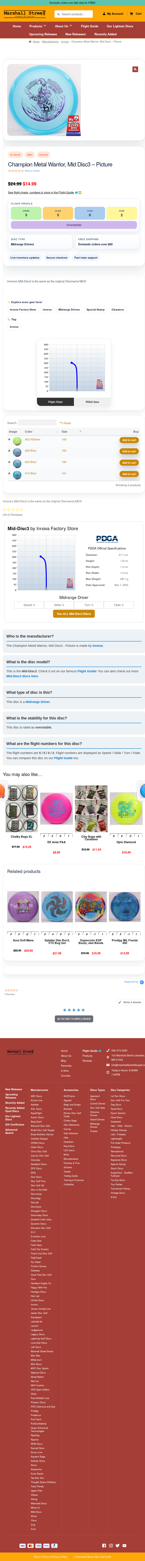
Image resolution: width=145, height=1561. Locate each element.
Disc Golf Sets (97, 1107)
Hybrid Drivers (97, 1119)
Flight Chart (55, 402)
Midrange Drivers (69, 309)
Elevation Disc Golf (41, 1228)
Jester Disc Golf (39, 1313)
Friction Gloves (38, 1266)
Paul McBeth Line (40, 1398)
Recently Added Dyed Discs (15, 1109)
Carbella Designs (39, 1138)
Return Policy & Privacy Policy (50, 1557)
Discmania (36, 1194)
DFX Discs (36, 1168)
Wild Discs (36, 1511)
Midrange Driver (38, 702)
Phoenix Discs (38, 1402)
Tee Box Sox (37, 1477)
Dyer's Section (118, 1113)
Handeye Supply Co (41, 1283)
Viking (34, 1499)
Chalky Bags (70, 1120)
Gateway (35, 1270)
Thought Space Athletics (43, 1482)
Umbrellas (69, 1184)
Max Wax (35, 1355)
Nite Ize (35, 1381)
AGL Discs (36, 1108)
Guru (33, 1279)
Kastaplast (36, 1317)
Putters (94, 1131)
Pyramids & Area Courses (66, 1070)
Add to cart (129, 440)
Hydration (68, 1141)
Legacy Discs (38, 1334)
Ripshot (35, 1439)
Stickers (68, 1167)
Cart (138, 14)
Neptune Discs (38, 1372)
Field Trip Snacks (40, 1249)
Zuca (33, 1529)
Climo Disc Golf (39, 1151)
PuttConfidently (39, 1423)
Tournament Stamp (120, 1188)
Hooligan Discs (38, 1291)
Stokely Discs (38, 1460)
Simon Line (36, 1452)
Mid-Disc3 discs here (22, 676)
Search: (12, 423)
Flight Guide (89, 26)
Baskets (68, 1108)
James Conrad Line (41, 1308)
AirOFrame (69, 1096)
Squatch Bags (38, 1456)
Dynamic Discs (38, 1223)
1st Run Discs (118, 1096)
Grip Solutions (71, 1133)
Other (33, 1393)
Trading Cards (71, 1175)
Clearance (118, 309)
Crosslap (35, 1159)
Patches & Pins (72, 1163)
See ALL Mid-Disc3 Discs (74, 614)
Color (28, 431)
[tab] (129, 1002)
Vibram (34, 1494)
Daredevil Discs (39, 1164)
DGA (33, 1172)
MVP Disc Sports (40, 1368)
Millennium (36, 1359)
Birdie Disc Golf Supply (43, 1130)
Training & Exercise (74, 1180)
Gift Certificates (14, 1124)
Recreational (117, 1151)
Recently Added (105, 34)
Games (67, 1129)
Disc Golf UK (37, 1185)
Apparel (67, 1100)
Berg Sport (36, 1121)
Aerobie (35, 1104)
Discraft (35, 1202)
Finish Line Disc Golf (41, 1253)
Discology (36, 1198)
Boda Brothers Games (42, 1134)
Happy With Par (39, 1287)
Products (36, 26)
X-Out (114, 1197)
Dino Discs (36, 1177)
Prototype (116, 1147)
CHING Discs (38, 1142)
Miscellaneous (71, 1158)
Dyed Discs (117, 1108)
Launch (34, 1325)
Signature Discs (119, 1159)
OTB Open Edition (40, 1389)
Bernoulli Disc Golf (40, 1125)
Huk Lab (35, 1296)
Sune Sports (37, 1473)
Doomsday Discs (39, 1215)
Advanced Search (11, 1131)
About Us (62, 26)
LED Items (69, 1150)
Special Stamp (96, 309)
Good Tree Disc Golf (41, 1274)
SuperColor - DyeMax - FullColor (122, 1174)
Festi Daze (36, 1245)
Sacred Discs (38, 1448)
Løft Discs (36, 1347)
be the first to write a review (74, 1018)
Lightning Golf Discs (41, 1338)
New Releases (13, 1089)
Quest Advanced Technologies (39, 1429)
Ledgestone (37, 1330)
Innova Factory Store (23, 309)
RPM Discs (36, 1443)
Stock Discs (117, 1168)
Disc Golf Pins (38, 1181)
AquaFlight (36, 1113)
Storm (34, 1465)
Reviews (87, 1060)
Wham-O (35, 1507)
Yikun (34, 1520)
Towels (67, 1171)
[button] (135, 69)
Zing (33, 1524)
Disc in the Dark (39, 1189)
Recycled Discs (119, 1155)
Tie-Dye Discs (118, 1180)
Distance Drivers (94, 1113)
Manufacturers (50, 41)
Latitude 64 (36, 1321)
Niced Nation (37, 1376)
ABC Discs (36, 1096)
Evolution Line (38, 1236)
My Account (115, 14)
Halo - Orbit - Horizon (121, 1125)
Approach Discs (95, 1097)
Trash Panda (37, 1486)
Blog (63, 1060)
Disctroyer (36, 1206)
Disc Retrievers (71, 1124)
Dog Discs (116, 1104)
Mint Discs (36, 1364)
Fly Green (36, 1262)
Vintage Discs (118, 1192)
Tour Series (116, 1184)
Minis (66, 1154)
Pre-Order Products (120, 1142)
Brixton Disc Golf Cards (72, 1115)
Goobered (116, 1121)
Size (64, 431)
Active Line (36, 1100)
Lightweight (116, 1138)
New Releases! (75, 34)
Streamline (36, 1469)
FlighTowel (36, 1257)
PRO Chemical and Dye (43, 1406)
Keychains (69, 1146)
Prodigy (35, 1410)
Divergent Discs (39, 1211)
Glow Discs (116, 1117)
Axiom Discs (37, 1117)
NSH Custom (37, 1385)
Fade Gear (36, 1240)
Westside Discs (39, 1503)
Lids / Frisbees (118, 1134)
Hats (66, 1137)
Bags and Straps (72, 1104)
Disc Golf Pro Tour (120, 1100)
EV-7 (33, 1232)
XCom (34, 1516)
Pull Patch (36, 1419)
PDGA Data (92, 402)
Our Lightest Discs (120, 26)
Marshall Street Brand (42, 1351)
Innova (65, 41)
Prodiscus (36, 1415)
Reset (67, 423)
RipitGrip (35, 1435)
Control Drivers (97, 1103)
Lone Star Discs (39, 1342)
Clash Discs (37, 1147)
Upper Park (36, 1490)
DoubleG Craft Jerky (41, 1219)
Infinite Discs (37, 1300)
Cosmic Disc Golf (40, 1155)
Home (17, 26)
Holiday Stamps (119, 1130)
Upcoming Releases (43, 34)
